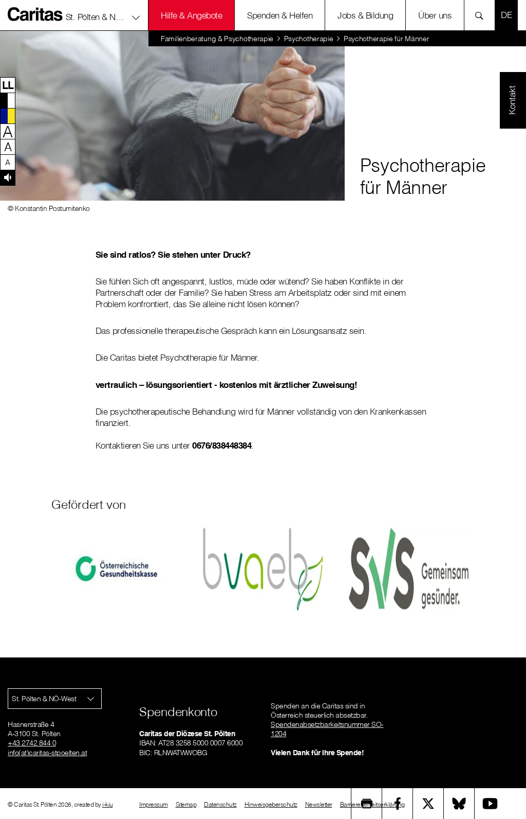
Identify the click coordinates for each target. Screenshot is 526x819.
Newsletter (318, 804)
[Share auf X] (428, 803)
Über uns (435, 15)
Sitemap (186, 804)
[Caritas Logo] (35, 14)
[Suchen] (482, 15)
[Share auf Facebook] (397, 803)
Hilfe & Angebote (191, 15)
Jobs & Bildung (365, 15)
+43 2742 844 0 (32, 742)
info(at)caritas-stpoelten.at (47, 752)
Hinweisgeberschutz (271, 804)
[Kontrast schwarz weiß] (7, 100)
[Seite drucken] (366, 803)
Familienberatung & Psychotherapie (217, 38)
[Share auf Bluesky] (459, 803)
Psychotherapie (308, 38)
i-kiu (107, 804)
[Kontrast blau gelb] (7, 115)
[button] (103, 15)
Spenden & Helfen (279, 15)
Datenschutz (220, 804)
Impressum (153, 804)
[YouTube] (490, 803)
